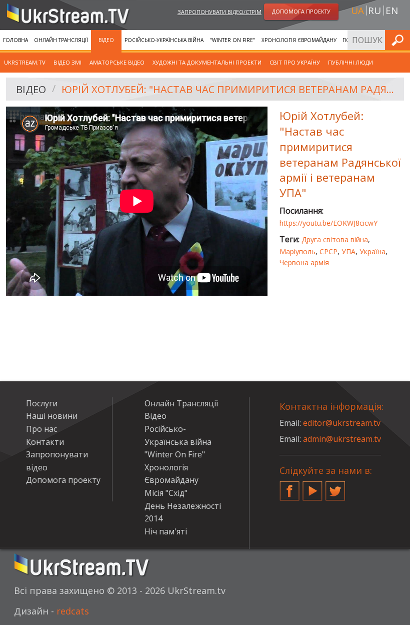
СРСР (329, 251)
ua (357, 10)
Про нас (41, 428)
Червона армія (304, 262)
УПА (349, 251)
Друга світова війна (335, 239)
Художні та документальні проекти (207, 62)
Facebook (290, 486)
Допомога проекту (63, 479)
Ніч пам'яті (165, 531)
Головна (15, 40)
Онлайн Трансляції (61, 40)
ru (374, 10)
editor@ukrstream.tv (341, 422)
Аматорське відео (117, 62)
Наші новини (52, 415)
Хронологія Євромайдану (299, 40)
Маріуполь (298, 251)
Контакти (45, 441)
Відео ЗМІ (68, 62)
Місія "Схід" (166, 492)
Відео (106, 40)
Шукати (399, 40)
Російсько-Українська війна (164, 40)
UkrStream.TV (25, 62)
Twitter (336, 486)
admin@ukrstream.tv (342, 438)
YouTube (312, 486)
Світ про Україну (295, 62)
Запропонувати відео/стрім (220, 12)
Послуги (42, 403)
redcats (72, 611)
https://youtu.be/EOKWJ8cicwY (329, 223)
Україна (373, 251)
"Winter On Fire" (233, 40)
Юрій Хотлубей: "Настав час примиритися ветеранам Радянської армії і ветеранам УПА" (229, 89)
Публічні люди (350, 62)
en (392, 10)
